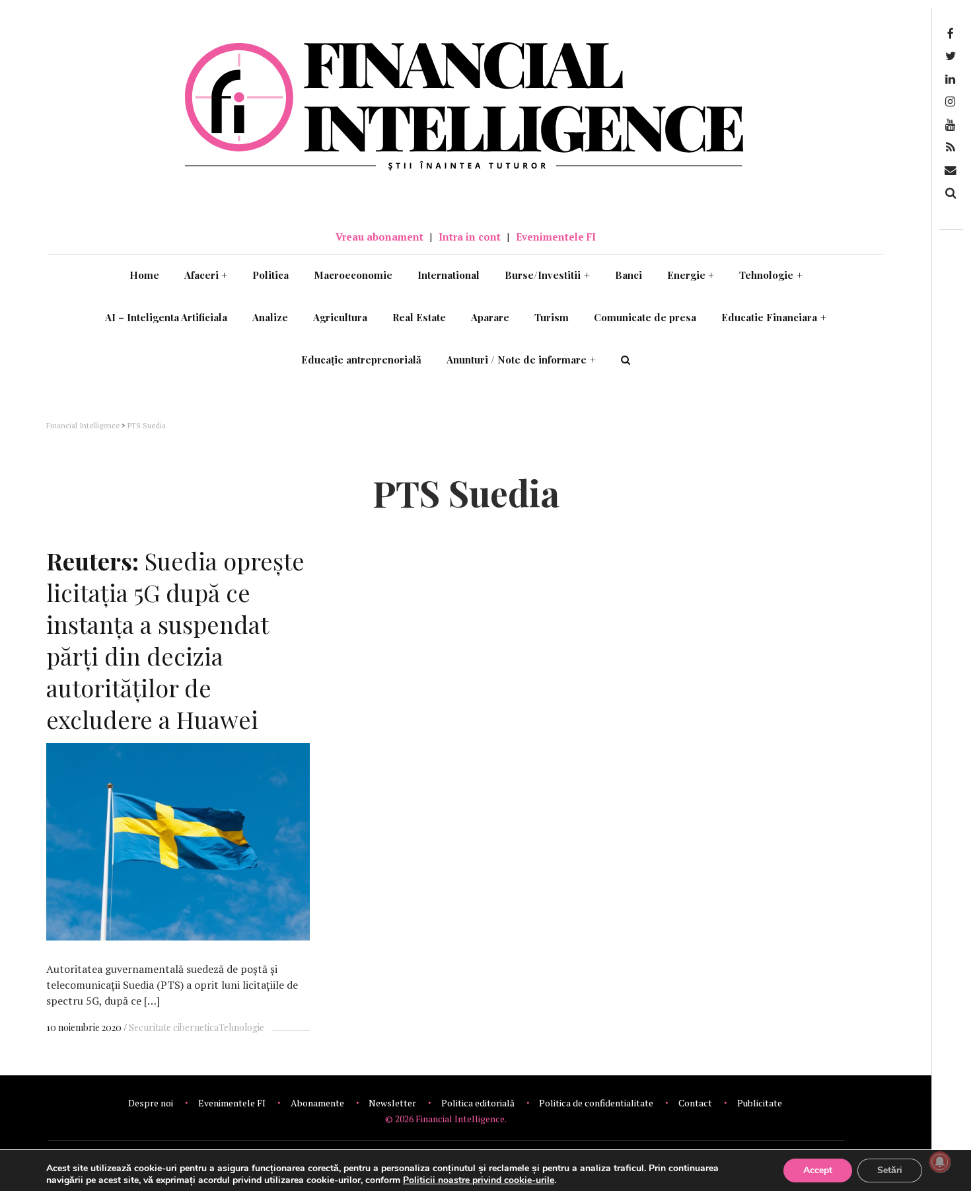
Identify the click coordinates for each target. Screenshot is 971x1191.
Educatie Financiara (773, 317)
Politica (270, 275)
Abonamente (317, 1102)
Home (144, 275)
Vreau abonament (379, 236)
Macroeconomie (353, 275)
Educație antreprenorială (361, 359)
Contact (695, 1102)
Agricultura (340, 317)
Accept (817, 1170)
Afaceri (206, 275)
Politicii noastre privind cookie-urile (478, 1180)
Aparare (490, 317)
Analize (270, 317)
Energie (691, 275)
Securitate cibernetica (174, 1027)
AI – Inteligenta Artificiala (166, 317)
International (448, 275)
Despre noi (150, 1102)
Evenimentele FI (556, 236)
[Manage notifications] (940, 1161)
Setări (889, 1170)
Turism (551, 317)
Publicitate (759, 1102)
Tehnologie (771, 275)
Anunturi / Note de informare (521, 359)
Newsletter (392, 1102)
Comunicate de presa (645, 317)
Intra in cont (470, 236)
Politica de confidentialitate (596, 1102)
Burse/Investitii (547, 275)
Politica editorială (478, 1102)
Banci (628, 275)
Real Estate (419, 317)
